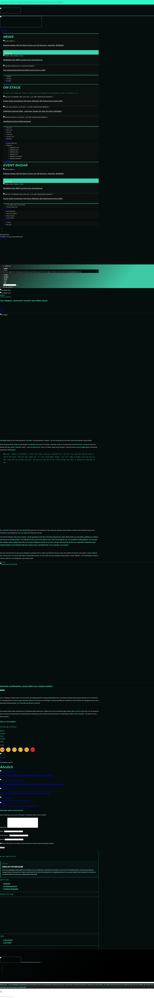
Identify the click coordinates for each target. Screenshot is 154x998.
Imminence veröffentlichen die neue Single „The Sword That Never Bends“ (32, 784)
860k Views (2, 746)
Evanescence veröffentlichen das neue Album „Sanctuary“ (25, 793)
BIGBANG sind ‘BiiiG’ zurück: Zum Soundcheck (22, 60)
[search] (17, 285)
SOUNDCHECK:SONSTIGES (15, 158)
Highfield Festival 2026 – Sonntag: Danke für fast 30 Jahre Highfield (32, 111)
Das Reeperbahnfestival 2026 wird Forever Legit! (24, 70)
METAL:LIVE (9, 129)
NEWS (5, 32)
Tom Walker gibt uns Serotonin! (8, 727)
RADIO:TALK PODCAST (11, 213)
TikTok (1, 736)
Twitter (2, 741)
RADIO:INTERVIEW (10, 211)
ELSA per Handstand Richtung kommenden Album (15, 800)
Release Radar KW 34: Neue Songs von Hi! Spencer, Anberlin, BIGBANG (33, 45)
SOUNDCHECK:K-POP (14, 147)
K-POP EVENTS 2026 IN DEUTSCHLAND (15, 204)
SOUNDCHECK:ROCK (14, 149)
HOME (5, 30)
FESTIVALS (9, 78)
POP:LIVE (8, 132)
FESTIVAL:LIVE (10, 136)
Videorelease (17, 746)
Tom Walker (13, 746)
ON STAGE (6, 83)
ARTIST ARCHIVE (10, 215)
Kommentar (3, 827)
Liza (1, 760)
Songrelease (9, 746)
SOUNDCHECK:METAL (14, 151)
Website (2, 731)
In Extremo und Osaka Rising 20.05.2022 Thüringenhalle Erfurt (18, 806)
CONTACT (6, 220)
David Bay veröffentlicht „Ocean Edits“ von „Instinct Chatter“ (26, 686)
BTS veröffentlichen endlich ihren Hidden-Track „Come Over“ (26, 775)
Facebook (2, 739)
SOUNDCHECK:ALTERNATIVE (16, 156)
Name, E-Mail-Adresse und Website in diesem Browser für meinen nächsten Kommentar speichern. (28, 843)
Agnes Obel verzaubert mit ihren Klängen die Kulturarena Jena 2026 (32, 101)
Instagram (2, 733)
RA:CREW (8, 222)
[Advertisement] (77, 252)
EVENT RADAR (7, 160)
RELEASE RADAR (8, 140)
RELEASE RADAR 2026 (11, 143)
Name (2, 831)
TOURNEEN (8, 76)
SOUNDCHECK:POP (14, 154)
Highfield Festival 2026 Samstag (17, 121)
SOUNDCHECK (9, 145)
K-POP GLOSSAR (10, 218)
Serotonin (5, 746)
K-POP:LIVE (9, 134)
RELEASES (8, 80)
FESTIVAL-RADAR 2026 (11, 207)
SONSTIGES (9, 138)
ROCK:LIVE (9, 127)
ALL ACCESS (7, 209)
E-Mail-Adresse (4, 835)
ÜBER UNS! (9, 224)
